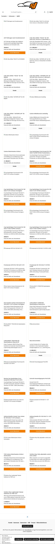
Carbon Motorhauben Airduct (12, 151)
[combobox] (22, 12)
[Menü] (3, 12)
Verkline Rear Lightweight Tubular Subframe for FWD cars (13, 492)
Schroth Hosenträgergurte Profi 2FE (40, 378)
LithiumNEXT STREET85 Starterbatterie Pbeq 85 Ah (37, 303)
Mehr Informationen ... (6, 542)
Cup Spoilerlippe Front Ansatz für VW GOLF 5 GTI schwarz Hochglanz (14, 190)
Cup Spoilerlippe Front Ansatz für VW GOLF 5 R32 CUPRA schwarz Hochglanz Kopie (40, 227)
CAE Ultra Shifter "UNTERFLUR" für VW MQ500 (14, 114)
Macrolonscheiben (35, 340)
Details (40, 52)
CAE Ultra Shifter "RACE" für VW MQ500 (13, 76)
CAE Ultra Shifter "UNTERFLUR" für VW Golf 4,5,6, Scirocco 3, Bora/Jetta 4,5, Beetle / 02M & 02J (40, 76)
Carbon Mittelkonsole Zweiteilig (39, 113)
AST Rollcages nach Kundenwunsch (14, 38)
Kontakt (10, 522)
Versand (33, 522)
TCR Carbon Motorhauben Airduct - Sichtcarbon (14, 455)
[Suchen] (35, 12)
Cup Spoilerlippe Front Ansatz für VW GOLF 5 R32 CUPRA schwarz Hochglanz (14, 227)
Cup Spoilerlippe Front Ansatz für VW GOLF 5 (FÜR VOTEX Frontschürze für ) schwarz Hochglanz (40, 152)
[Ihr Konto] (44, 12)
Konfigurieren (18, 539)
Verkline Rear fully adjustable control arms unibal (40, 455)
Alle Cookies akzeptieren (46, 539)
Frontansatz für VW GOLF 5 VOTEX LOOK (40, 265)
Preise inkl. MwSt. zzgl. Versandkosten (12, 49)
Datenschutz (23, 522)
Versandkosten (28, 529)
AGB (29, 522)
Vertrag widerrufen (27, 526)
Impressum (16, 522)
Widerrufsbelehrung (41, 522)
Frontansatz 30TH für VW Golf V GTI (14, 265)
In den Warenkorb (14, 52)
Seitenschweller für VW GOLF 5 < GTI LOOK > (40, 417)
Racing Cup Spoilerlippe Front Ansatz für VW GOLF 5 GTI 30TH (13, 379)
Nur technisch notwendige (31, 539)
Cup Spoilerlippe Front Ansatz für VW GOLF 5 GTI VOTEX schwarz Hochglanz (40, 190)
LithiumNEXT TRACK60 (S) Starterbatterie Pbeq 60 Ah (11, 341)
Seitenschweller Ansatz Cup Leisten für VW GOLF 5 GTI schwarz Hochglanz (14, 417)
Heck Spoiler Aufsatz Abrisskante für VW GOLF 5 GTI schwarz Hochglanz (14, 303)
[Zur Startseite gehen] (27, 5)
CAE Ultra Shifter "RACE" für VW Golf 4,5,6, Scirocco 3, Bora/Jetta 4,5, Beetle (40, 38)
